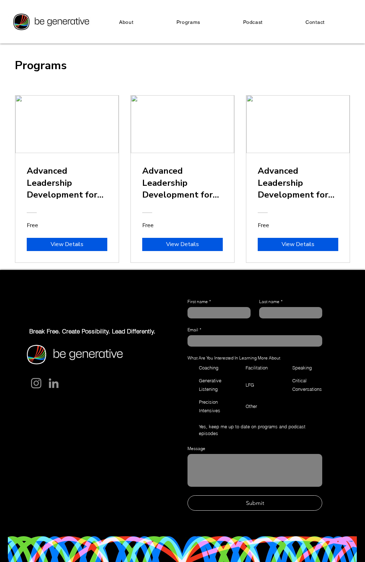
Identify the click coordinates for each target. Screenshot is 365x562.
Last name (271, 301)
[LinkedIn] (54, 383)
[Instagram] (36, 383)
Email (194, 329)
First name (199, 301)
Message (196, 448)
